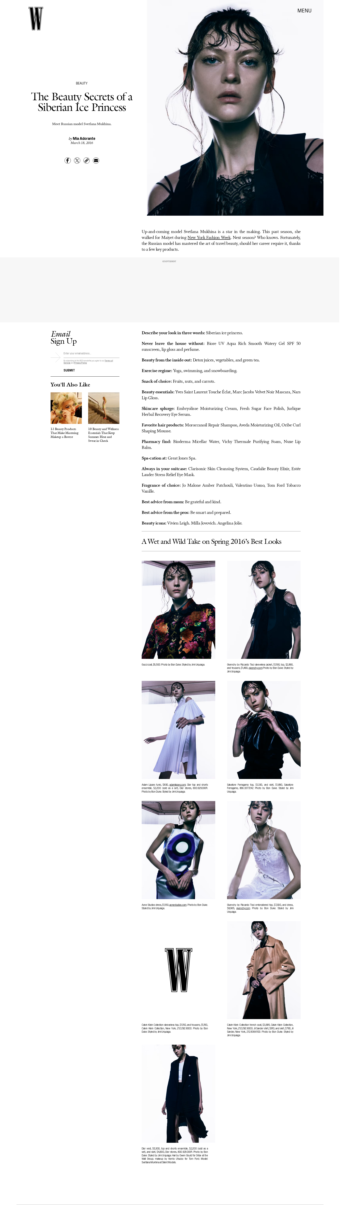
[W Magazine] (35, 18)
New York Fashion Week (209, 238)
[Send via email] (96, 160)
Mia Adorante (84, 138)
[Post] (77, 160)
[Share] (68, 160)
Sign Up (64, 337)
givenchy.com (255, 667)
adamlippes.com (177, 784)
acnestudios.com (178, 904)
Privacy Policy (80, 362)
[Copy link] (86, 160)
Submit (69, 370)
